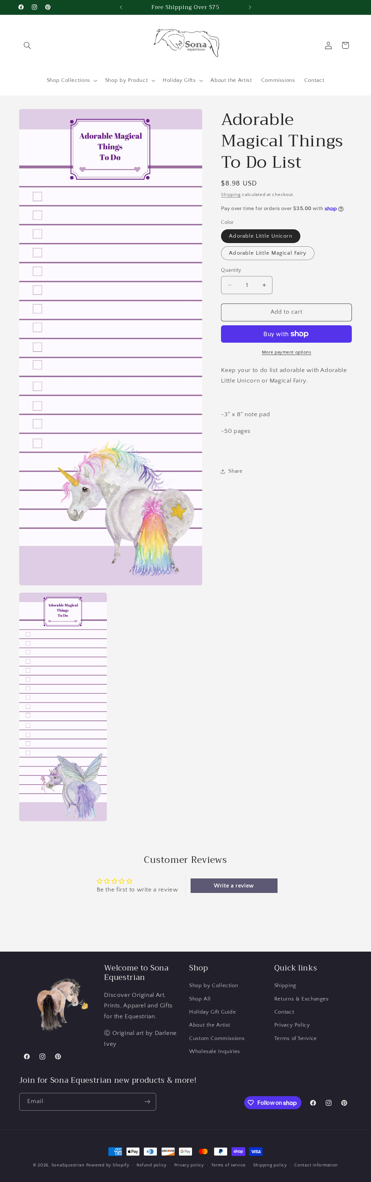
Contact (284, 1012)
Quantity (231, 270)
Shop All (200, 999)
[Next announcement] (250, 7)
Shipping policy (270, 1165)
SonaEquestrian (68, 1165)
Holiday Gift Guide (212, 1012)
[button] (27, 45)
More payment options (287, 352)
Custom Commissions (217, 1038)
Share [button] (235, 471)
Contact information (316, 1165)
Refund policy (152, 1165)
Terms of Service (295, 1038)
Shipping (231, 194)
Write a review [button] (234, 885)
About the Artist (209, 1025)
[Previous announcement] (121, 7)
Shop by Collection (213, 986)
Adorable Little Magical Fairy (267, 253)
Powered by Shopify (107, 1165)
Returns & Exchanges (301, 999)
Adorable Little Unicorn (260, 236)
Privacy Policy (292, 1025)
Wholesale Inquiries (214, 1051)
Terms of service (228, 1165)
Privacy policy (189, 1165)
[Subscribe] (147, 1102)
